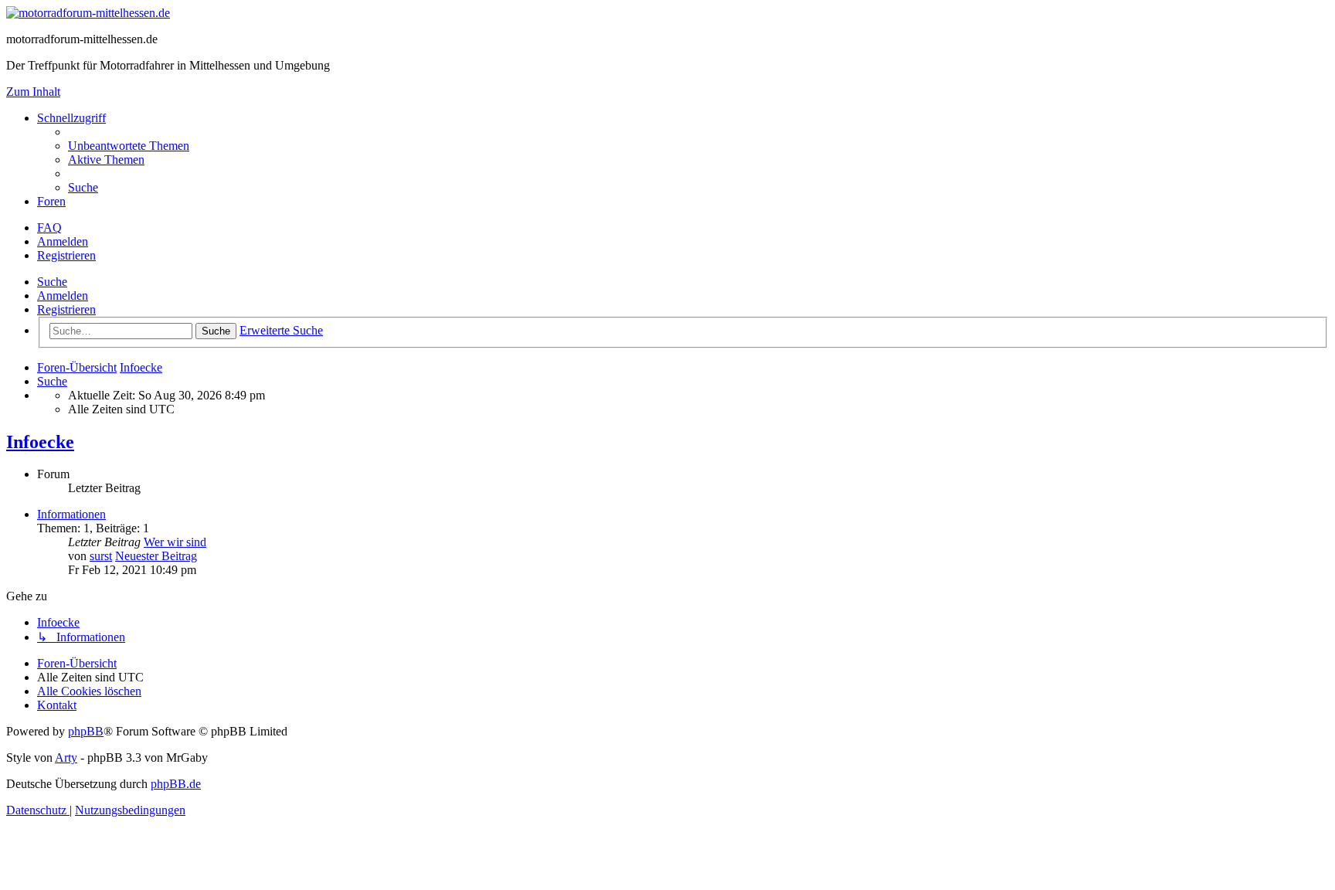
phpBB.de (176, 783)
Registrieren (66, 309)
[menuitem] (128, 145)
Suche (52, 281)
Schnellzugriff (71, 117)
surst (101, 555)
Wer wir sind (175, 542)
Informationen (71, 514)
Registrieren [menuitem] (66, 255)
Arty (66, 757)
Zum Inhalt (33, 91)
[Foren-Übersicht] (88, 12)
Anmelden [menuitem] (62, 241)
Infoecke (40, 442)
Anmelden (62, 295)
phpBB (86, 731)
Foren (51, 201)
